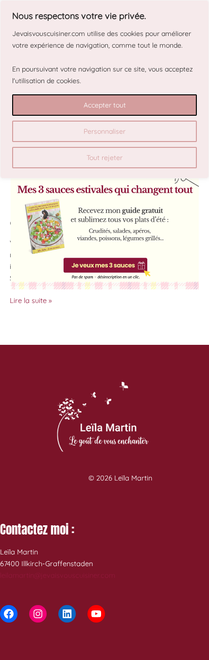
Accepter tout (105, 105)
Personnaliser (104, 131)
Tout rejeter (104, 157)
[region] (104, 89)
